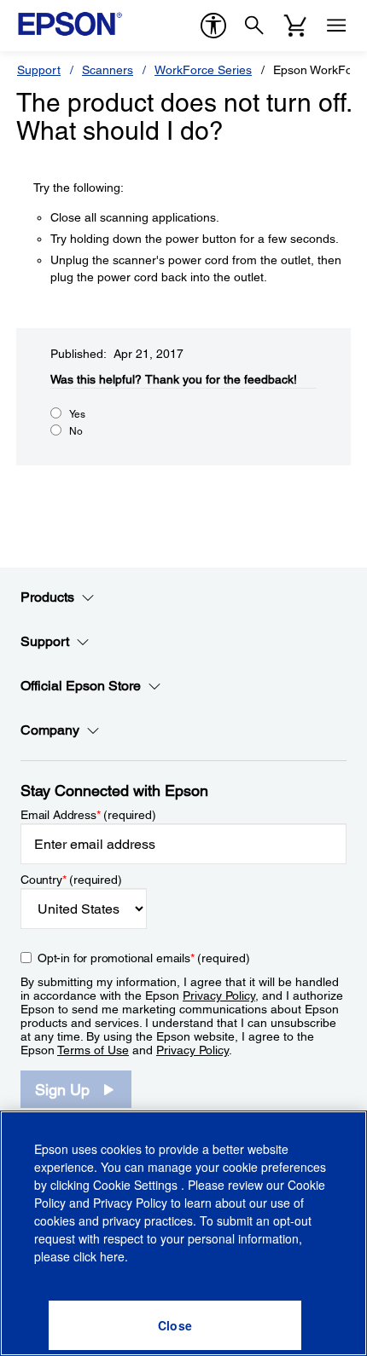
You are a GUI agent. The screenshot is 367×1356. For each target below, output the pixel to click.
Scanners (107, 70)
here (112, 1256)
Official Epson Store (80, 686)
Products (47, 597)
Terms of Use (93, 1050)
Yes (77, 414)
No (76, 431)
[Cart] (295, 25)
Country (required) (71, 879)
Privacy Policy (219, 995)
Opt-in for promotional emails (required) (144, 958)
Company (49, 730)
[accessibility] (213, 25)
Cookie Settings (137, 1184)
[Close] (175, 1325)
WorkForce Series (203, 70)
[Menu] (336, 25)
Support (39, 70)
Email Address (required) (88, 815)
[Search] (254, 25)
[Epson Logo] (70, 24)
